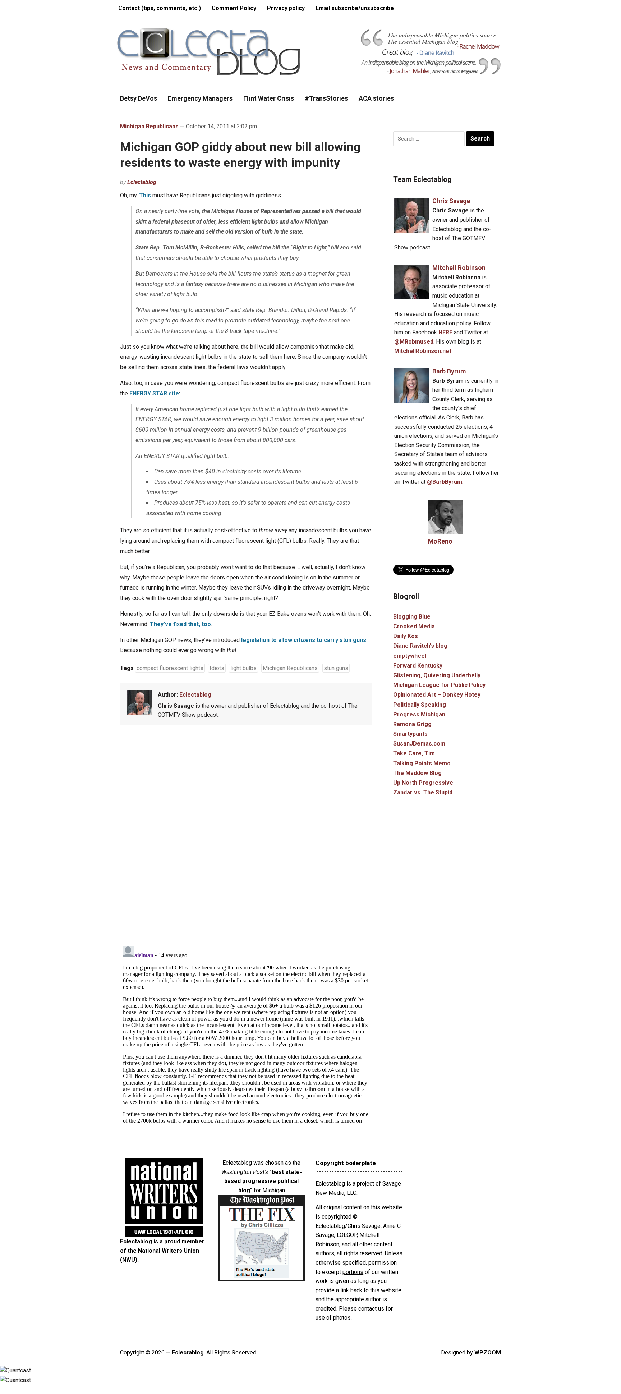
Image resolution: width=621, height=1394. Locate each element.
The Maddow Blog (417, 773)
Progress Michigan (419, 714)
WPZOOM (487, 1352)
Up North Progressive (423, 782)
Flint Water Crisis (268, 98)
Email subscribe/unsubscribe (355, 8)
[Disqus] (246, 837)
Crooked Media (414, 626)
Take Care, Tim (414, 753)
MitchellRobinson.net (422, 351)
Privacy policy (286, 8)
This (145, 195)
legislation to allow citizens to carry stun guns (303, 640)
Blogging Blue (412, 616)
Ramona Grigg (412, 724)
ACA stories (376, 98)
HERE (445, 332)
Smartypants (410, 733)
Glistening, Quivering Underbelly (436, 675)
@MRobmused (413, 341)
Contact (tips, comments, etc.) (159, 8)
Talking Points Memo (422, 763)
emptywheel (409, 655)
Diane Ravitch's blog (420, 645)
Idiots (217, 668)
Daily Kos (405, 636)
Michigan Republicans (149, 126)
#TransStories (326, 98)
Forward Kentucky (417, 665)
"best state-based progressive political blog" (263, 1181)
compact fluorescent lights (170, 668)
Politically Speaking (419, 704)
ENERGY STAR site (154, 393)
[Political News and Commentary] (208, 51)
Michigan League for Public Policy (439, 685)
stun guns (336, 668)
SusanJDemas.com (419, 743)
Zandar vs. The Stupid (422, 792)
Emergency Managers (200, 98)
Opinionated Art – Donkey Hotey (436, 694)
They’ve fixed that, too (180, 624)
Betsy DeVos (138, 98)
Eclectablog (141, 182)
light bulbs (243, 668)
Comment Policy (234, 8)
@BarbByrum (444, 481)
